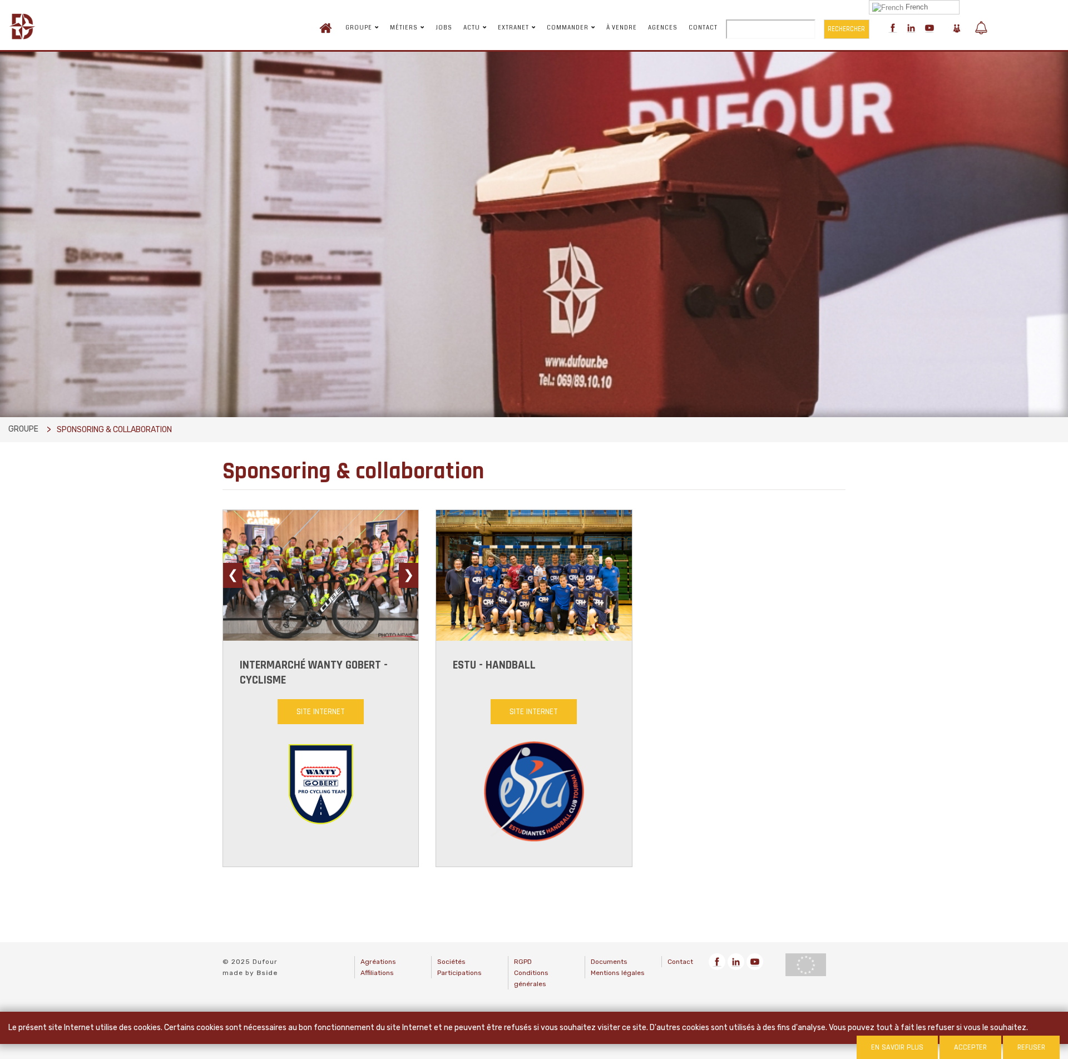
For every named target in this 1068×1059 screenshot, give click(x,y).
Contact (703, 28)
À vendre (621, 28)
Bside (267, 973)
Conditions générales (531, 978)
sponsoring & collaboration (114, 429)
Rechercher (846, 28)
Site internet (320, 711)
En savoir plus (897, 1047)
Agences (663, 28)
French (915, 7)
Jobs (444, 28)
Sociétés (451, 962)
